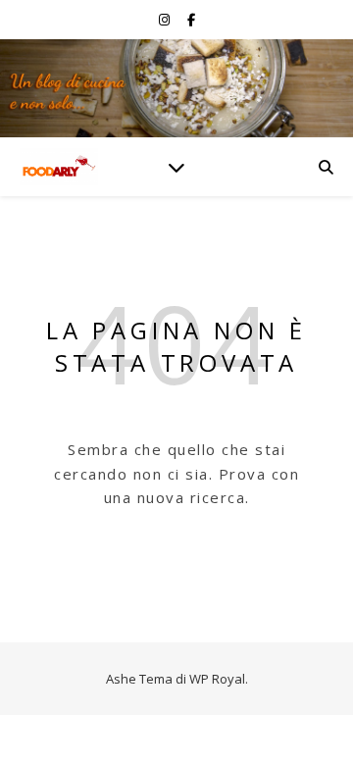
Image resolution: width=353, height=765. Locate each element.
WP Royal (217, 679)
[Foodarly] (59, 167)
